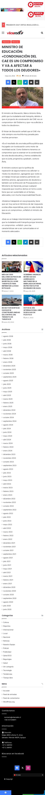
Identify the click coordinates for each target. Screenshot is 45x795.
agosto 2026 (8, 336)
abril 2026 (7, 351)
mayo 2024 (7, 436)
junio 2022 (7, 521)
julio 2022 (7, 517)
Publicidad (7, 652)
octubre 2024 (8, 417)
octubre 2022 (8, 506)
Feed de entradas (10, 694)
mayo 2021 (7, 569)
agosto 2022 (8, 513)
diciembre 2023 (9, 454)
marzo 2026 (8, 355)
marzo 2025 (7, 399)
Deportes (6, 626)
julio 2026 (7, 340)
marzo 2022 (7, 532)
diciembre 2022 (9, 499)
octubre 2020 (8, 595)
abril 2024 (7, 440)
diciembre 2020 (9, 587)
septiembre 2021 (9, 554)
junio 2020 (7, 609)
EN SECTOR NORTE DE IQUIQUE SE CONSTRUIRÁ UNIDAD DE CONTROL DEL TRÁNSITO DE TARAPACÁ (11, 313)
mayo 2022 (7, 524)
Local (5, 633)
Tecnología (7, 670)
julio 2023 (7, 473)
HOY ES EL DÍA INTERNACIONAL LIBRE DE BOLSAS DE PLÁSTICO (33, 311)
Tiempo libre (8, 678)
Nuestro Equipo (9, 644)
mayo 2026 (7, 347)
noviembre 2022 (9, 502)
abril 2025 (7, 395)
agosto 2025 (8, 380)
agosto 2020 (8, 602)
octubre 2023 (8, 462)
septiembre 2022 (9, 510)
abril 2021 (7, 572)
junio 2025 (7, 388)
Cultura (6, 622)
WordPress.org (9, 702)
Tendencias (7, 674)
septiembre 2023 (9, 465)
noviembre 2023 (9, 458)
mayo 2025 (7, 392)
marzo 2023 (8, 488)
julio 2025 (7, 384)
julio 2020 (7, 606)
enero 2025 (7, 406)
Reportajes (7, 659)
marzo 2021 (7, 576)
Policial (6, 648)
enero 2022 (7, 539)
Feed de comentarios (11, 698)
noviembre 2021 (9, 547)
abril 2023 (7, 484)
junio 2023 (7, 476)
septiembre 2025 (9, 377)
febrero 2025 (8, 403)
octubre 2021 (8, 550)
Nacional (6, 42)
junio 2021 (7, 565)
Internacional (8, 630)
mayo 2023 (7, 480)
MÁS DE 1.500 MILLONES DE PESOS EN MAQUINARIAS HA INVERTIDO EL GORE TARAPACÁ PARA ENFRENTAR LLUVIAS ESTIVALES (11, 281)
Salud (5, 663)
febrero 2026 (8, 358)
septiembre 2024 (9, 421)
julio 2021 (6, 561)
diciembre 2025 (9, 366)
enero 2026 (7, 362)
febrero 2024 (8, 447)
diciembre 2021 (9, 543)
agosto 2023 (8, 469)
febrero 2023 (8, 491)
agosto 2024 (8, 425)
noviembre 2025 (9, 369)
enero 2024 (7, 451)
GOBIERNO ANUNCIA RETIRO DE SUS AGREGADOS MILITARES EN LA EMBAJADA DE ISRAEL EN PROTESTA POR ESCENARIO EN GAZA (32, 281)
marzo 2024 (8, 443)
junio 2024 (7, 432)
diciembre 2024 (9, 410)
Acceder (6, 691)
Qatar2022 (7, 656)
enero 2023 (7, 495)
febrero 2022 (8, 536)
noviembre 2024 (9, 414)
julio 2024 (7, 428)
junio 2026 (7, 344)
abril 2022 (7, 528)
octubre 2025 (8, 373)
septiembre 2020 (9, 598)
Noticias (16, 42)
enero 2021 (7, 583)
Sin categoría (8, 667)
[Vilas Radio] (15, 32)
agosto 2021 (8, 558)
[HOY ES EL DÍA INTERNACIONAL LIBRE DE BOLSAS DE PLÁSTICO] (33, 300)
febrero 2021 (8, 580)
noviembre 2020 (9, 591)
